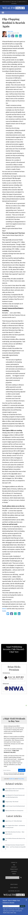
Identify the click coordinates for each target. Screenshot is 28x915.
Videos (14, 873)
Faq (14, 864)
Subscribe (21, 770)
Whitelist (14, 867)
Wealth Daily (12, 778)
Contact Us (14, 862)
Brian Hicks (10, 31)
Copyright (14, 871)
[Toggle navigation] (3, 12)
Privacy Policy (21, 778)
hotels (4, 611)
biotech (4, 608)
